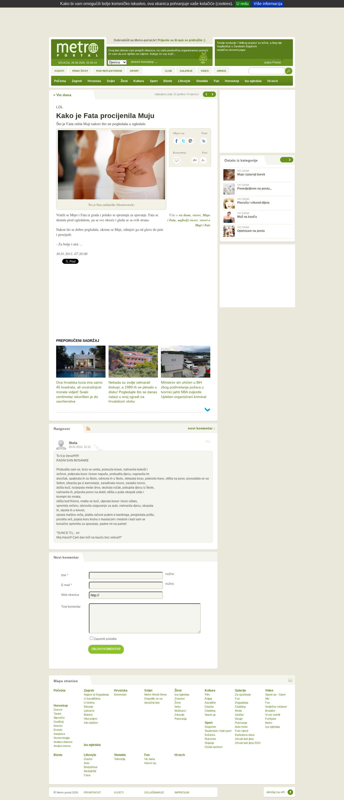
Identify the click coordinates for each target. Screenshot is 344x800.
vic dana (185, 215)
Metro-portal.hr (77, 49)
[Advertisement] (173, 21)
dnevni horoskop (144, 62)
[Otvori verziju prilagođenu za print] (203, 140)
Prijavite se (166, 40)
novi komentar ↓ (201, 428)
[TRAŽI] (289, 71)
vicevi (197, 215)
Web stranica (70, 595)
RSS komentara (88, 429)
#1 (208, 442)
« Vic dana (62, 95)
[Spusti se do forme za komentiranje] (176, 160)
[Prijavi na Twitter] (183, 140)
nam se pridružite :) (191, 40)
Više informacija (268, 4)
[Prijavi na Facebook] (176, 140)
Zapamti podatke (105, 639)
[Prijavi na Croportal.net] (190, 140)
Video (269, 690)
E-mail (66, 585)
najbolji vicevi (188, 220)
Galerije (240, 690)
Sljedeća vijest (206, 94)
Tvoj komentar (71, 606)
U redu (242, 4)
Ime (64, 575)
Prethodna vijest (213, 94)
